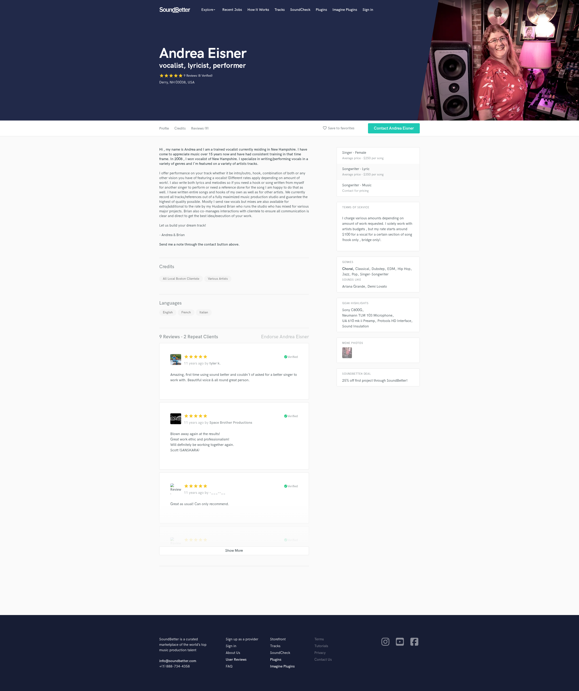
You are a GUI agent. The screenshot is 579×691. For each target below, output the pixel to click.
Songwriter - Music (357, 185)
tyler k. (215, 363)
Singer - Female (354, 153)
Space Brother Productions (230, 423)
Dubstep (378, 269)
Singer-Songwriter (374, 274)
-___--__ (217, 493)
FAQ (229, 666)
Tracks (280, 10)
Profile (164, 128)
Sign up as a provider (242, 639)
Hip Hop (404, 269)
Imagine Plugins (344, 10)
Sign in (368, 10)
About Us (233, 653)
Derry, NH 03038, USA (177, 82)
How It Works (258, 10)
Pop (355, 274)
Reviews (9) (200, 128)
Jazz (345, 274)
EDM (391, 269)
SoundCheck (300, 10)
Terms (319, 639)
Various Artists (218, 279)
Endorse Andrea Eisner (285, 337)
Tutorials (321, 646)
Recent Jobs (232, 10)
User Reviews (236, 660)
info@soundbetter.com (177, 661)
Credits (180, 128)
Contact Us (323, 660)
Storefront (278, 639)
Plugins (321, 10)
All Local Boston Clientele (181, 279)
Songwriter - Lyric (356, 169)
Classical (362, 269)
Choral (347, 269)
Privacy (320, 653)
